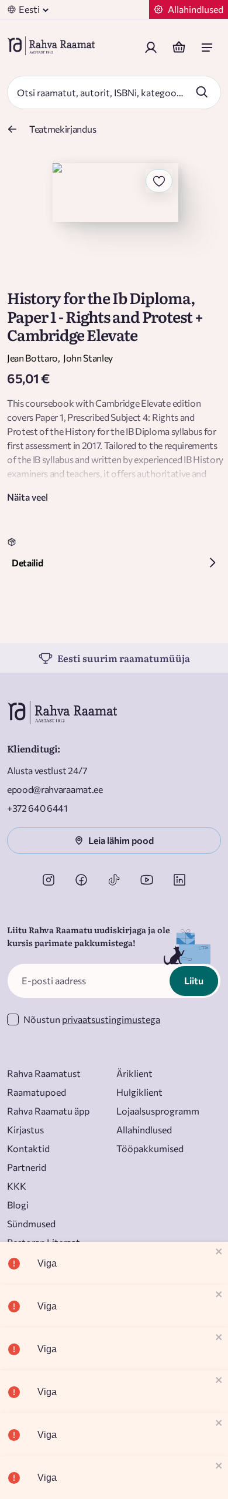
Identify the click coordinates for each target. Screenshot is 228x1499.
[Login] (151, 47)
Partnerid (26, 1167)
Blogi (18, 1204)
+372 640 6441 (37, 807)
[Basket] (179, 47)
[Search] (202, 92)
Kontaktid (28, 1148)
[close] (219, 1252)
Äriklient (134, 1073)
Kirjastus (25, 1129)
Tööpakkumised (150, 1148)
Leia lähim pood (121, 840)
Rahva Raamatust (44, 1073)
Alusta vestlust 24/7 (47, 770)
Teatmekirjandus (62, 128)
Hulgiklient (139, 1092)
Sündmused (31, 1223)
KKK (16, 1185)
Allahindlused (144, 1129)
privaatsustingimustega (111, 1019)
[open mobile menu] (207, 47)
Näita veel (27, 496)
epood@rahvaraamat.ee (55, 789)
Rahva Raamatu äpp (48, 1110)
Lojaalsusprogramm (157, 1110)
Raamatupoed (36, 1092)
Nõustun (91, 1019)
